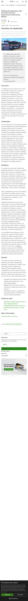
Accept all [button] (7, 594)
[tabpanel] (14, 366)
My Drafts (14, 353)
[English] (14, 1)
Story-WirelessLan (17, 324)
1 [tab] (8, 376)
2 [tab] (10, 376)
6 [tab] (19, 376)
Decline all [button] (20, 594)
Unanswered (14, 355)
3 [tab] (13, 376)
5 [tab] (17, 376)
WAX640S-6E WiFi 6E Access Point (14, 305)
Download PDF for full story (9, 316)
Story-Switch (9, 324)
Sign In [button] (5, 344)
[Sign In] (26, 1)
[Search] (23, 1)
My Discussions (5, 351)
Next (25, 366)
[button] (26, 14)
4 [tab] (15, 376)
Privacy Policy (4, 592)
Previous (2, 366)
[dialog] (14, 590)
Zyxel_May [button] (3, 20)
